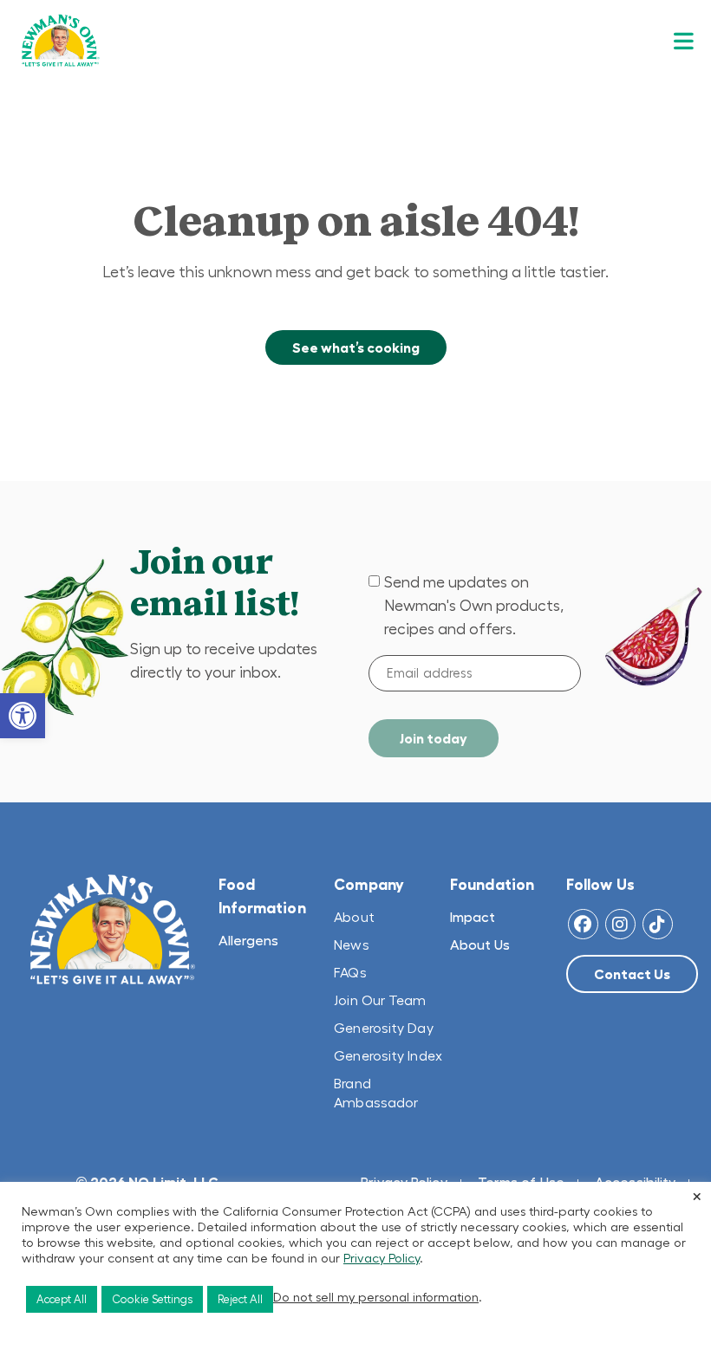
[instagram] (620, 924)
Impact (472, 917)
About (354, 917)
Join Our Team (380, 1000)
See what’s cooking (356, 347)
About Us (480, 944)
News (351, 944)
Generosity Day (383, 1027)
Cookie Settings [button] (152, 1299)
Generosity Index (388, 1055)
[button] (22, 715)
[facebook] (583, 924)
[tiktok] (658, 924)
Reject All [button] (240, 1299)
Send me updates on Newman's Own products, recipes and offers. (474, 606)
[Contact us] (632, 974)
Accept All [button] (61, 1299)
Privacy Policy (381, 1258)
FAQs (350, 972)
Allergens (248, 940)
